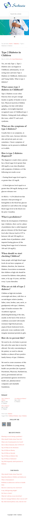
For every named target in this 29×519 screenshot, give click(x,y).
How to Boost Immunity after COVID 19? (12, 445)
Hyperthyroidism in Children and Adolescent (13, 477)
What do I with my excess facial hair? (11, 496)
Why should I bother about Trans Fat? (11, 439)
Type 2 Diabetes (23, 416)
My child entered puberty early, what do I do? (13, 501)
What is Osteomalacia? (7, 480)
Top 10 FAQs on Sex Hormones (10, 447)
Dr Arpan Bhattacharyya (14, 5)
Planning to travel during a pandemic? (11, 436)
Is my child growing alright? (9, 490)
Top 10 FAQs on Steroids (8, 453)
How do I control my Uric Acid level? (11, 487)
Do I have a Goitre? (6, 493)
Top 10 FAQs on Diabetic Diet (9, 456)
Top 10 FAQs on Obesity (8, 450)
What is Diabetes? (5, 405)
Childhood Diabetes (13, 416)
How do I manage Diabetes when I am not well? (14, 499)
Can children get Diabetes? (20, 398)
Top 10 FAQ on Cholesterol (8, 458)
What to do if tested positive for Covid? (12, 442)
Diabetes (10, 413)
